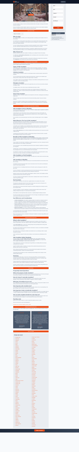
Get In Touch (58, 33)
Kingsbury (23, 304)
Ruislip (16, 374)
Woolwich (33, 403)
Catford (33, 387)
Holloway (16, 402)
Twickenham (17, 399)
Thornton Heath (34, 377)
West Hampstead (18, 357)
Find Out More (30, 268)
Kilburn (16, 356)
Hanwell (16, 353)
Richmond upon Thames (19, 380)
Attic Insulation (16, 21)
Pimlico (16, 406)
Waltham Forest (34, 364)
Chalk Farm (17, 377)
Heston (16, 376)
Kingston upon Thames (35, 337)
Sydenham (33, 380)
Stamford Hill (17, 422)
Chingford (33, 381)
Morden (33, 357)
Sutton (33, 394)
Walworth (16, 425)
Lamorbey (33, 416)
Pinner (16, 364)
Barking (33, 404)
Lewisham (33, 383)
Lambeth (33, 338)
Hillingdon (17, 392)
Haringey (16, 412)
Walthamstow (34, 368)
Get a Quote (31, 14)
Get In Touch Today (31, 30)
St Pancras (17, 397)
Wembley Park (15, 304)
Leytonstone (34, 373)
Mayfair (16, 393)
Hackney (33, 342)
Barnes (16, 373)
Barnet (16, 400)
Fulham (16, 386)
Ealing (16, 344)
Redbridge (33, 397)
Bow (32, 355)
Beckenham (34, 400)
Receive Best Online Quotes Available (30, 61)
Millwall (33, 367)
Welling (33, 410)
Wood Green (17, 415)
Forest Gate (34, 378)
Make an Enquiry (39, 430)
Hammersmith (17, 369)
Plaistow (33, 384)
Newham (33, 391)
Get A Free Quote (31, 331)
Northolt (16, 350)
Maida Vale (17, 366)
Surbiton (33, 351)
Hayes (16, 379)
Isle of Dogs (34, 371)
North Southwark (18, 416)
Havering (33, 423)
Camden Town (17, 383)
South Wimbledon (35, 345)
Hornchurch (34, 424)
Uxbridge (16, 409)
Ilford (33, 401)
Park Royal (20, 304)
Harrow (30, 304)
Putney (16, 396)
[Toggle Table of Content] (22, 34)
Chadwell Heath (34, 413)
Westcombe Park (34, 390)
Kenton (27, 304)
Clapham (16, 419)
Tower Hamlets (34, 358)
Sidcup (33, 414)
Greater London (34, 396)
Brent (16, 354)
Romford (33, 420)
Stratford (33, 370)
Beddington (34, 393)
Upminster (33, 426)
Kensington (17, 370)
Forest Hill (33, 374)
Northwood (17, 390)
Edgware (16, 361)
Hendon (16, 351)
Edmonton (33, 354)
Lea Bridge (33, 347)
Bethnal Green (34, 344)
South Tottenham (18, 423)
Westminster (17, 410)
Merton (33, 348)
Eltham (33, 406)
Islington (16, 413)
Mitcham (33, 361)
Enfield (33, 360)
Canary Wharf (34, 365)
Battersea (17, 403)
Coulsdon (33, 407)
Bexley (33, 419)
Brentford (16, 367)
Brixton (33, 341)
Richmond (17, 389)
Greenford (17, 347)
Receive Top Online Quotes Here (31, 217)
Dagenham (34, 417)
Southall (16, 363)
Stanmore (17, 360)
